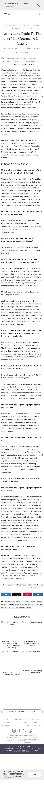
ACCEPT (34, 774)
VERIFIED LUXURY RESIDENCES (26, 719)
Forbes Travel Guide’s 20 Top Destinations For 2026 (12, 673)
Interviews (17, 28)
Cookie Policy (8, 778)
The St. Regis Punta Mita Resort (24, 79)
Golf (29, 25)
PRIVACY (26, 725)
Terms (13, 776)
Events (22, 25)
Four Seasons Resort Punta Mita (17, 602)
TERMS (16, 725)
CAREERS (6, 722)
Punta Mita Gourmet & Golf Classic (15, 73)
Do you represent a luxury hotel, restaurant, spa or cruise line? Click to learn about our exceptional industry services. (22, 749)
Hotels (36, 25)
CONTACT (37, 725)
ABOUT (6, 719)
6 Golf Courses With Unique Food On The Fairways (32, 644)
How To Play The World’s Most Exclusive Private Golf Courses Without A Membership (11, 645)
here (12, 7)
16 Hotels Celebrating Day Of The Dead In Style (32, 672)
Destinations (10, 25)
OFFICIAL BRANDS (22, 722)
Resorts (28, 28)
